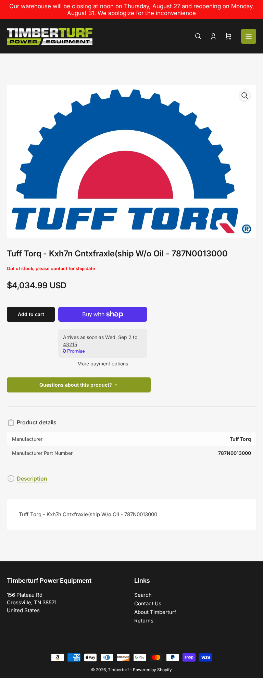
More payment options (102, 363)
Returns (143, 620)
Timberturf (118, 669)
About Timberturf (155, 612)
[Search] (198, 36)
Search (143, 595)
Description (32, 478)
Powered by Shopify (152, 669)
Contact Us (147, 603)
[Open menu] (248, 36)
